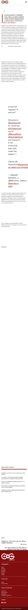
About (2, 582)
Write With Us (4, 592)
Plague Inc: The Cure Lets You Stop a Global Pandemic (13, 540)
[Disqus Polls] (14, 284)
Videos (2, 574)
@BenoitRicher (14, 134)
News (2, 567)
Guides (3, 573)
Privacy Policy (4, 583)
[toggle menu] (26, 2)
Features (3, 571)
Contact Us (3, 591)
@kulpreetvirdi (14, 122)
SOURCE (3, 247)
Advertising (3, 594)
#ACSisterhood (14, 128)
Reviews (3, 568)
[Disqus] (14, 320)
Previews (3, 570)
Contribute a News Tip (6, 595)
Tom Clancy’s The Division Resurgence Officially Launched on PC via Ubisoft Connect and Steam (12, 478)
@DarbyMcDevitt (15, 137)
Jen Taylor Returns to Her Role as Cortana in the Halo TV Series (16, 547)
